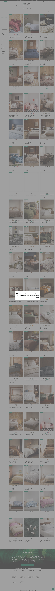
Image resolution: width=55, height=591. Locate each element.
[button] (37, 297)
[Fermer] (39, 292)
